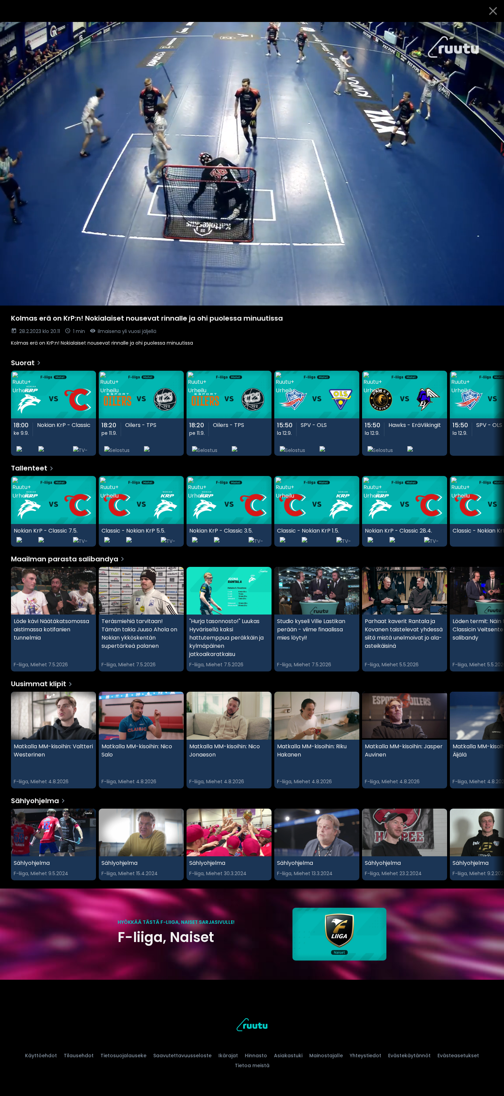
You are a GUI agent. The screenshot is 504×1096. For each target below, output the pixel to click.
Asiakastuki (288, 1055)
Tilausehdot (79, 1055)
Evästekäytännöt (409, 1055)
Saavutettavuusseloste (182, 1055)
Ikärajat (228, 1055)
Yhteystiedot (365, 1055)
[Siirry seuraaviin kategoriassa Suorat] (493, 413)
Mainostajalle (326, 1055)
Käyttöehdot (41, 1055)
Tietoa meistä (252, 1065)
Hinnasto (256, 1055)
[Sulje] (493, 11)
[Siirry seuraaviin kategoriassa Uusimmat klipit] (493, 740)
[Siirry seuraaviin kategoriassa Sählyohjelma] (493, 845)
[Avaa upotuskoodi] (491, 29)
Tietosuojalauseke (123, 1055)
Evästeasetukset (458, 1055)
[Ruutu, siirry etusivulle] (252, 1026)
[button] (252, 164)
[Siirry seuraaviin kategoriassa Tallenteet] (493, 511)
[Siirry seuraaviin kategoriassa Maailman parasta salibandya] (493, 619)
